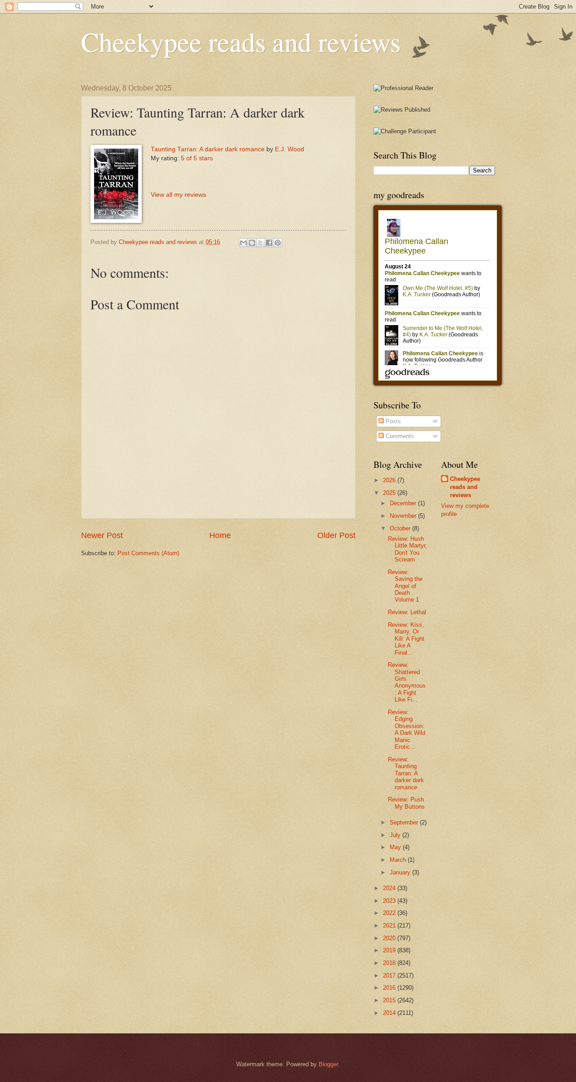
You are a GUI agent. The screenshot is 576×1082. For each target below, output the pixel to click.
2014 (390, 1013)
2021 (390, 925)
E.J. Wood (289, 149)
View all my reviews (178, 194)
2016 (390, 987)
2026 (390, 480)
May (396, 847)
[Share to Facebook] (269, 242)
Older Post (336, 535)
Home (220, 535)
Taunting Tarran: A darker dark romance (208, 149)
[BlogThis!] (252, 242)
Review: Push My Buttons (406, 803)
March (399, 859)
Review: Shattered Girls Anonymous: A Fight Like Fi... (407, 682)
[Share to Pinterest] (277, 242)
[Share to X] (260, 242)
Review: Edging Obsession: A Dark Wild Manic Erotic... (406, 729)
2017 (390, 975)
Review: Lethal (407, 612)
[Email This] (243, 242)
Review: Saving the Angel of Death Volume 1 (405, 586)
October (401, 528)
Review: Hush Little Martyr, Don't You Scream (407, 549)
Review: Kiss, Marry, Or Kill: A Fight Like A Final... (406, 638)
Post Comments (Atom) (148, 553)
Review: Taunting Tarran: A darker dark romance (406, 773)
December (404, 503)
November (404, 515)
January (401, 872)
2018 (390, 963)
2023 (390, 900)
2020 (390, 938)
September (405, 822)
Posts (392, 421)
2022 (390, 913)
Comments (399, 436)
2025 (390, 492)
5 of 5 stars (197, 158)
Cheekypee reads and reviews (240, 41)
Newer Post (102, 535)
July (396, 835)
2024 (390, 888)
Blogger (328, 1064)
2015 (390, 1000)
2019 (390, 950)
